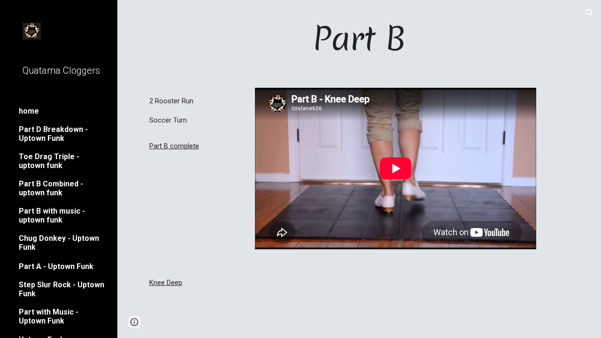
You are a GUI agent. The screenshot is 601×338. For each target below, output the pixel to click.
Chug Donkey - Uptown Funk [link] (59, 243)
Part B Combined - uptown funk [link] (51, 188)
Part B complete (174, 146)
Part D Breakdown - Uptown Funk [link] (53, 134)
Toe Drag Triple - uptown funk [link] (49, 161)
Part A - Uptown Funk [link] (56, 266)
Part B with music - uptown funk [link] (52, 215)
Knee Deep (165, 282)
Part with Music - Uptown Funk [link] (48, 316)
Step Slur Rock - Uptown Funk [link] (61, 289)
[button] (589, 13)
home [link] (29, 111)
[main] (359, 38)
